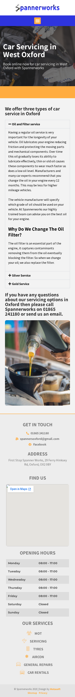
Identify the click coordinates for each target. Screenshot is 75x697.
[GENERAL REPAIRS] (34, 665)
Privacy (43, 693)
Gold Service (20, 284)
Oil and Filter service (26, 124)
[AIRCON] (34, 657)
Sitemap (32, 693)
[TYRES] (34, 649)
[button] (37, 20)
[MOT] (34, 633)
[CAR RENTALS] (34, 672)
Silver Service (21, 275)
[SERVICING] (34, 641)
